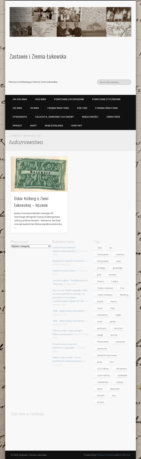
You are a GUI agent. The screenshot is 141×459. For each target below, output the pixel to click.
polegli (100, 335)
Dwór (118, 261)
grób (99, 274)
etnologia (101, 267)
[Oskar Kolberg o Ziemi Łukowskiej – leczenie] (39, 174)
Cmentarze (113, 116)
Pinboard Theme (105, 454)
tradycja (119, 382)
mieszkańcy (102, 314)
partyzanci (102, 328)
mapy (112, 308)
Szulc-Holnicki (103, 375)
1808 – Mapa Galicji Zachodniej (68, 310)
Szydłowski (122, 375)
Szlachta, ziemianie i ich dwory (54, 116)
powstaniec (102, 348)
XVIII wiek (40, 99)
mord (99, 321)
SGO (112, 361)
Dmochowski (103, 261)
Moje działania (54, 125)
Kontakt (76, 125)
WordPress (124, 454)
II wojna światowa (106, 108)
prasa (99, 361)
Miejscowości (90, 116)
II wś (122, 288)
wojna (99, 388)
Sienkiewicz (121, 368)
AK (110, 247)
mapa (99, 308)
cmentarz (120, 254)
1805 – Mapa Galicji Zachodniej (68, 320)
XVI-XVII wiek (20, 99)
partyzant (118, 328)
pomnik (114, 335)
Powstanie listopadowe (69, 99)
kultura (114, 301)
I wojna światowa (58, 108)
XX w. (114, 395)
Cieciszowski (103, 254)
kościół (100, 301)
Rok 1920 (82, 108)
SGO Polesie (103, 368)
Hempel (112, 274)
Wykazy (17, 125)
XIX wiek (17, 108)
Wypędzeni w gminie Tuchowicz (68, 260)
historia (100, 281)
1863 (99, 247)
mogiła (118, 314)
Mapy (33, 125)
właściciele (115, 388)
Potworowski (103, 341)
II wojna (114, 281)
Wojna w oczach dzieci (64, 270)
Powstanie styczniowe (106, 99)
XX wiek (34, 108)
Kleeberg (124, 294)
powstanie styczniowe (107, 355)
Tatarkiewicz (103, 382)
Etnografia (20, 116)
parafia (113, 321)
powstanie (120, 341)
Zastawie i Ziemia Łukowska (38, 56)
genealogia (118, 267)
